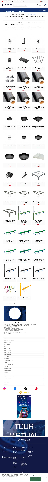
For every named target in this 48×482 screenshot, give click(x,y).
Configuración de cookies (35, 475)
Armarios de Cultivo (7, 342)
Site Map (22, 471)
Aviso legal (23, 450)
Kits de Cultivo (6, 366)
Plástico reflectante (8, 378)
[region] (24, 477)
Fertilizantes (6, 358)
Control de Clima (7, 348)
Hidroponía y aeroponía (8, 360)
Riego (5, 380)
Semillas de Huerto (7, 382)
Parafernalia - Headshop (8, 376)
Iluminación (6, 362)
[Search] (25, 5)
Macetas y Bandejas (8, 368)
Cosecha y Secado (7, 354)
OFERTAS (5, 374)
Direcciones (30, 453)
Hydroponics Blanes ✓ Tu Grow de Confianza (24, 455)
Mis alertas (30, 456)
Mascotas (6, 372)
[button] (6, 428)
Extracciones (6, 356)
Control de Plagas (7, 352)
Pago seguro (23, 457)
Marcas (22, 472)
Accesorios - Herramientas (9, 340)
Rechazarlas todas (35, 477)
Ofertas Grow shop (7, 333)
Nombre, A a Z (41, 22)
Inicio (4, 338)
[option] (24, 428)
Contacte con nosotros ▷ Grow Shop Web (24, 464)
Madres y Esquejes (7, 370)
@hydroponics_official (27, 18)
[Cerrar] (46, 477)
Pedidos (29, 450)
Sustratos (6, 384)
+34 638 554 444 (6, 458)
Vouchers (30, 455)
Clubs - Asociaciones (8, 344)
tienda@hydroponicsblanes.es (8, 457)
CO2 (4, 346)
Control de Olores (7, 350)
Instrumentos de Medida (8, 364)
